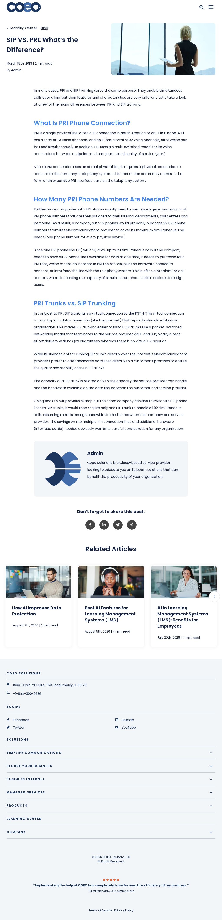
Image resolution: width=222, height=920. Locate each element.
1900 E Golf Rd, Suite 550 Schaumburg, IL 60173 (50, 685)
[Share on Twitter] (118, 525)
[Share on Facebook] (90, 525)
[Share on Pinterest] (132, 525)
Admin (16, 70)
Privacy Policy (123, 910)
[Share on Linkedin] (104, 525)
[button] (214, 596)
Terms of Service (100, 910)
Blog (44, 28)
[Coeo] (66, 7)
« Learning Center (22, 28)
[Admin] (62, 469)
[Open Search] (202, 7)
